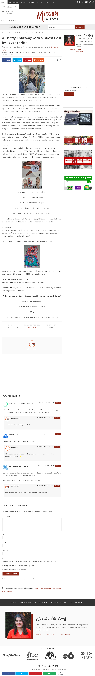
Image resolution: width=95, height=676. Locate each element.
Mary (13, 418)
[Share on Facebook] (8, 673)
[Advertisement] (32, 372)
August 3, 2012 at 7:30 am (45, 417)
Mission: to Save (47, 16)
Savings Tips (13, 2)
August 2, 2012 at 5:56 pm (46, 434)
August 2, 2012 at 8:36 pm (45, 485)
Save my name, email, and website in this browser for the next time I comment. (30, 561)
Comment (6, 516)
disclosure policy (8, 54)
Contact (82, 49)
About (3, 2)
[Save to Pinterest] (35, 673)
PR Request (78, 51)
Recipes (47, 2)
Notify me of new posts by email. (15, 569)
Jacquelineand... (16, 466)
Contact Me (9, 17)
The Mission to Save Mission (9, 7)
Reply (58, 402)
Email (5, 542)
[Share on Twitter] (22, 673)
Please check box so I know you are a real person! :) (22, 579)
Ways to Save (32, 327)
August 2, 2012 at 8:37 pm (45, 446)
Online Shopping (35, 2)
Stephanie (13, 435)
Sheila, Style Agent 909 (19, 403)
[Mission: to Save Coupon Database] (78, 170)
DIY (54, 2)
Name (5, 534)
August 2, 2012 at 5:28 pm (46, 465)
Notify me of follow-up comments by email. (19, 566)
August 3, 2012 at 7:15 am (47, 402)
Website (5, 550)
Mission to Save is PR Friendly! (9, 12)
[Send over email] (49, 673)
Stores (23, 2)
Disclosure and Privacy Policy (9, 21)
